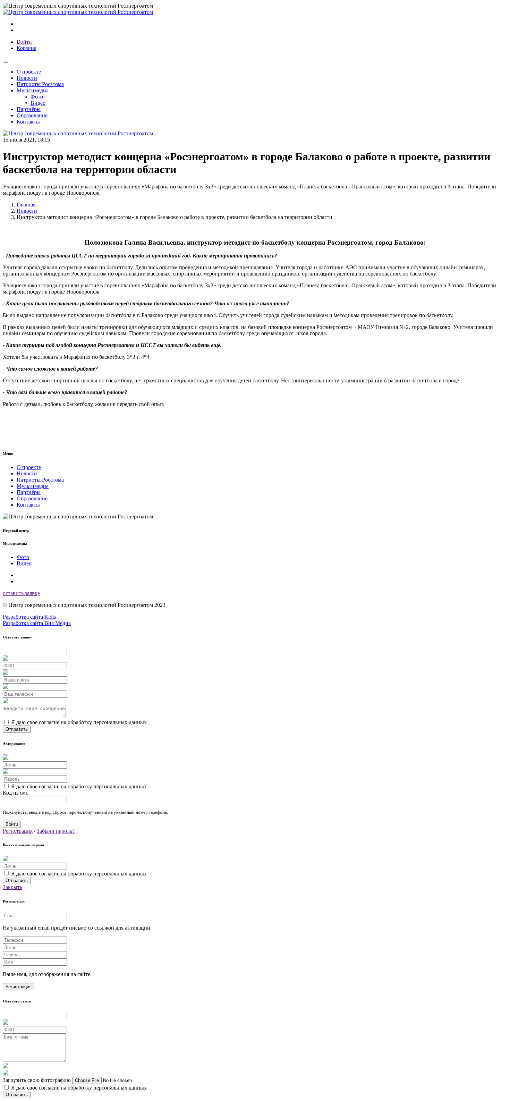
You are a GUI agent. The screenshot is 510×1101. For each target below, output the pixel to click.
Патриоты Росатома (40, 84)
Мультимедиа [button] (33, 90)
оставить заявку (21, 593)
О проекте (29, 72)
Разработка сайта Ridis (29, 617)
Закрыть (12, 887)
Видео (38, 103)
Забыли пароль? (56, 831)
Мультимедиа (33, 486)
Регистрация (18, 831)
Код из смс (15, 793)
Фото (37, 97)
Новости (27, 78)
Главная (26, 205)
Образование (32, 115)
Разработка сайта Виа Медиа (37, 623)
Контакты (28, 122)
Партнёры (29, 109)
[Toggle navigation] (5, 62)
